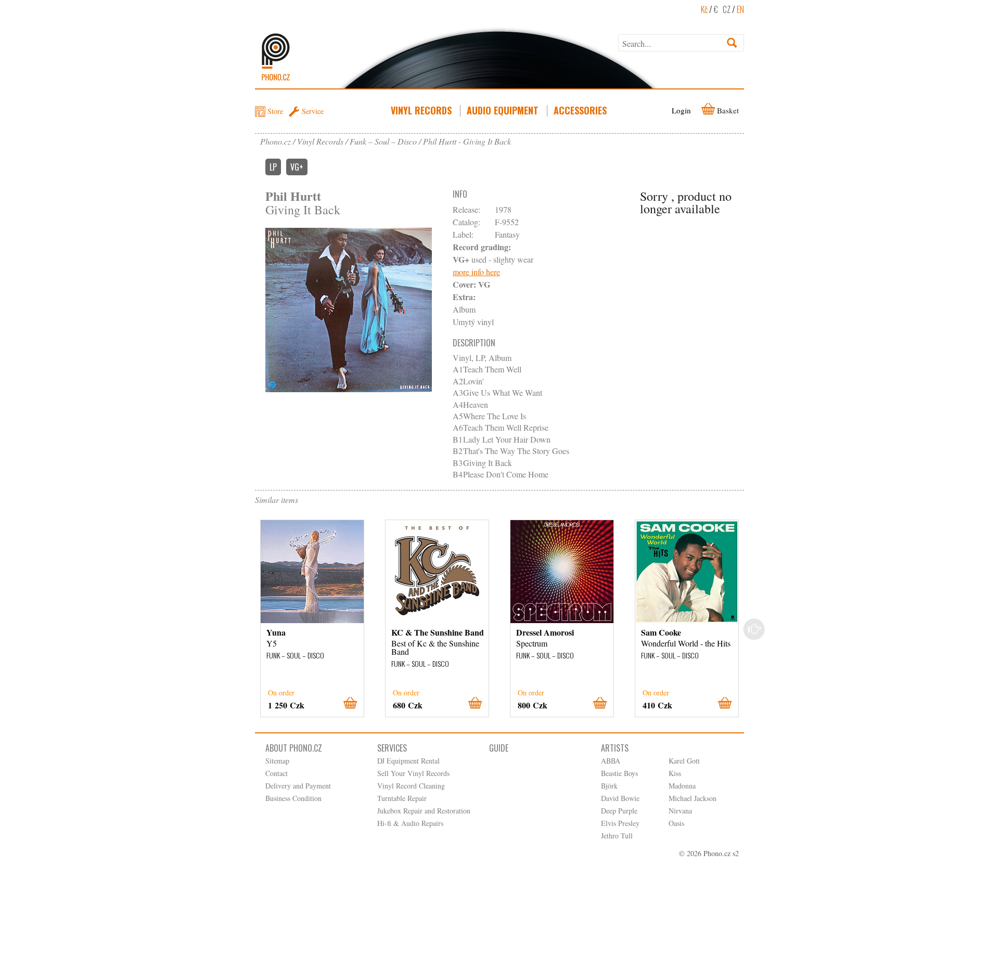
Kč (704, 9)
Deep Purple (619, 811)
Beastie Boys (619, 773)
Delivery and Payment (298, 786)
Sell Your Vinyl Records (413, 773)
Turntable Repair (402, 798)
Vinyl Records (421, 110)
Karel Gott (684, 761)
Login (681, 110)
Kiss (675, 773)
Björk (609, 786)
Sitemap (277, 761)
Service (313, 111)
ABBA (610, 761)
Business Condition (293, 798)
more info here (476, 271)
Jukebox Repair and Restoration (423, 811)
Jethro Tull (617, 836)
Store (275, 111)
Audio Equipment (503, 110)
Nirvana (680, 811)
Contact (276, 773)
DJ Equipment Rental (408, 761)
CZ (727, 9)
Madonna (682, 786)
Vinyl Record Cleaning (411, 786)
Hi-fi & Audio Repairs (410, 823)
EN (740, 9)
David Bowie (620, 798)
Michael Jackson (692, 798)
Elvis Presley (620, 823)
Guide (498, 748)
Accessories (580, 110)
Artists (615, 748)
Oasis (676, 823)
